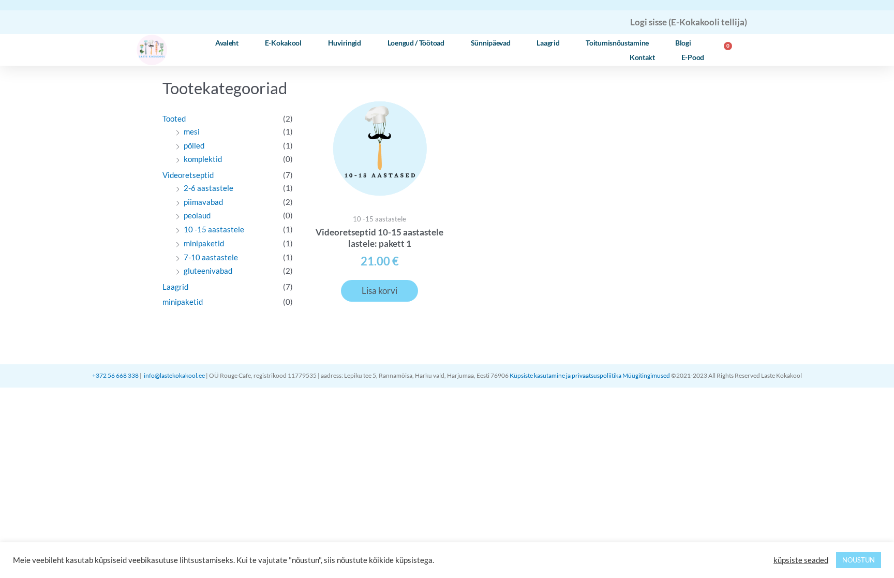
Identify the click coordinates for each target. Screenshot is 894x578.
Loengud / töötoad (416, 42)
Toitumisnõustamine (617, 42)
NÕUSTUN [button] (858, 560)
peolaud (197, 215)
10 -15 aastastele (214, 229)
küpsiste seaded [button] (800, 560)
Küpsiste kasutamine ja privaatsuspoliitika (565, 375)
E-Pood (692, 57)
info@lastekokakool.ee (174, 375)
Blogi (683, 42)
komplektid (203, 159)
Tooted (174, 118)
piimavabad (203, 201)
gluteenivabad (208, 270)
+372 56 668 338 (116, 375)
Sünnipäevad (491, 42)
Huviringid (344, 42)
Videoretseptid (188, 175)
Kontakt (642, 57)
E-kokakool (283, 42)
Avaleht (227, 42)
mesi (192, 131)
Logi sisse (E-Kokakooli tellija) (688, 22)
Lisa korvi (379, 290)
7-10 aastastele (211, 257)
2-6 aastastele (208, 187)
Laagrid (548, 42)
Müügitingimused (646, 375)
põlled (194, 145)
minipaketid (204, 243)
